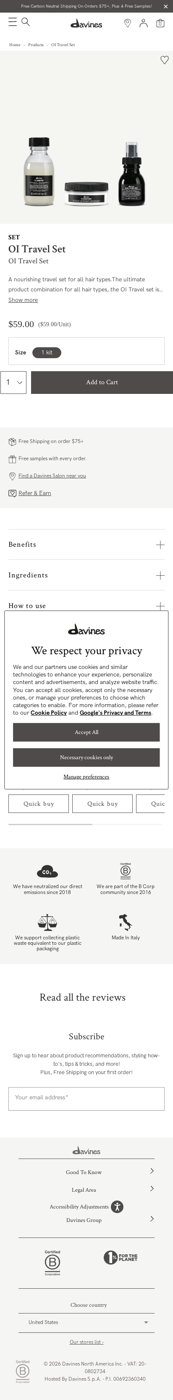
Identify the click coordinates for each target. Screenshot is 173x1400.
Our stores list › (87, 1342)
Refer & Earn (34, 493)
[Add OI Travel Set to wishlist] (164, 60)
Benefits (22, 544)
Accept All (86, 732)
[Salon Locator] (127, 23)
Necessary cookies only (86, 757)
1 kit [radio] (46, 352)
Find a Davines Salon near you (52, 476)
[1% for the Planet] (120, 1263)
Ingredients (28, 575)
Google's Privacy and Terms (115, 712)
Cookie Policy (49, 712)
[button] (12, 23)
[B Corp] (52, 1263)
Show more (23, 300)
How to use (27, 606)
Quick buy (39, 804)
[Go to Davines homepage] (86, 23)
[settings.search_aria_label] (24, 23)
